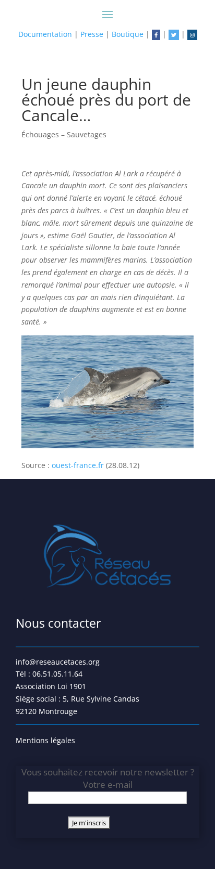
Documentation (45, 34)
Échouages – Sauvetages (63, 134)
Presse (91, 34)
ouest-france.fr (79, 465)
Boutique (128, 34)
